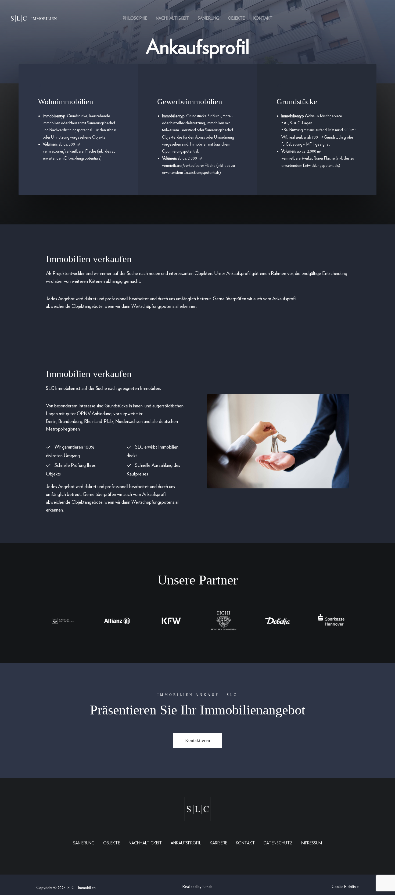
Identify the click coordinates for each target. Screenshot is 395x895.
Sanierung (208, 18)
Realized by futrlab (197, 886)
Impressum (311, 843)
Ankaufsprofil (186, 843)
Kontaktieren (197, 740)
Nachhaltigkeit (172, 18)
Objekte (236, 18)
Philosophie (135, 18)
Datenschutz (278, 843)
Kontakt (262, 18)
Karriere (218, 843)
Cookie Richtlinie (345, 886)
